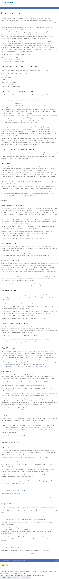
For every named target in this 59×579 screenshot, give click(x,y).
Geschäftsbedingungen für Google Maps (12, 429)
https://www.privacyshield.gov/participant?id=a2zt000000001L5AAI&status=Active (23, 385)
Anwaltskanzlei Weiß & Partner (29, 554)
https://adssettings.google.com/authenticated (13, 435)
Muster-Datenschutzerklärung (9, 554)
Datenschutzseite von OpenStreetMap (14, 366)
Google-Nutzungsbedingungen (15, 427)
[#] (56, 560)
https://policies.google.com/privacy (10, 439)
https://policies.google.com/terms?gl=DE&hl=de (37, 427)
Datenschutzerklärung (18, 560)
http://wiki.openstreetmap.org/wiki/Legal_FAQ (42, 366)
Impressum (5, 560)
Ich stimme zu (25, 577)
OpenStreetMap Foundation (18, 353)
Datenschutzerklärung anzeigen (10, 577)
